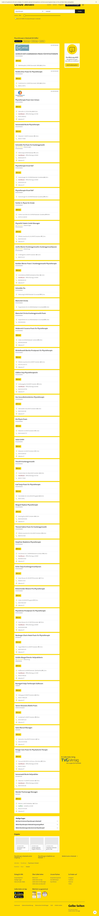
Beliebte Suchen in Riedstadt (69, 856)
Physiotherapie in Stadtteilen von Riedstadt (46, 856)
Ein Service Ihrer (74, 910)
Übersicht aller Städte (19, 882)
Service (55, 5)
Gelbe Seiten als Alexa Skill (38, 884)
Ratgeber (61, 5)
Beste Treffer (18, 41)
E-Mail (18, 60)
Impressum (17, 905)
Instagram (70, 877)
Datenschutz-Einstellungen (41, 905)
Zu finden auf (72, 874)
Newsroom (35, 877)
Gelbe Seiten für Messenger (39, 882)
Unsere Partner (55, 874)
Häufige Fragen (18, 880)
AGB (52, 905)
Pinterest (70, 882)
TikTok (70, 884)
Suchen (49, 5)
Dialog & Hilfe (18, 874)
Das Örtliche (53, 882)
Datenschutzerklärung (27, 905)
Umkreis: (17, 15)
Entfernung (34, 41)
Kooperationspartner (55, 877)
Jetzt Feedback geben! (72, 65)
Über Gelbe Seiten (37, 874)
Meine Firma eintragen (72, 5)
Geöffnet (42, 41)
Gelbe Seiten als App (37, 880)
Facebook (70, 880)
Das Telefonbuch (54, 880)
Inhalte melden (58, 905)
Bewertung (26, 41)
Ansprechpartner (18, 877)
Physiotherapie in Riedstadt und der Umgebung (23, 856)
